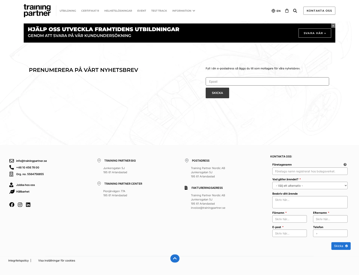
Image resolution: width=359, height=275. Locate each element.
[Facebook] (11, 204)
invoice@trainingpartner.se (208, 207)
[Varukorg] (287, 11)
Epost (209, 76)
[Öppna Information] (193, 10)
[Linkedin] (28, 204)
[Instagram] (19, 204)
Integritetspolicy (18, 260)
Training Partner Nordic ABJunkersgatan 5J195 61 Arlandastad (208, 172)
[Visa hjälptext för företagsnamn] (345, 164)
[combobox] (310, 171)
